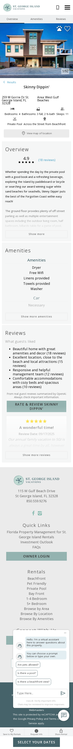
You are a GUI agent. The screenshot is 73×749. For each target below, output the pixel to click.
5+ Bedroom (36, 603)
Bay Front (36, 593)
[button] (67, 7)
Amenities (37, 19)
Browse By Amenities (37, 618)
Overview (12, 19)
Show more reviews (36, 455)
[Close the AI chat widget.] (65, 632)
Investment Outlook (36, 542)
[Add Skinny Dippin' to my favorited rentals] (67, 29)
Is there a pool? (27, 673)
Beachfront (37, 578)
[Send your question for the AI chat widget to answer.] (63, 693)
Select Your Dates (36, 742)
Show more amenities (36, 316)
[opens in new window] (33, 513)
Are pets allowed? (28, 664)
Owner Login (36, 556)
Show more (37, 234)
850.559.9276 (36, 501)
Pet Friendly (36, 583)
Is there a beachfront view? (33, 681)
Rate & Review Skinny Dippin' (36, 406)
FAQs (36, 547)
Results (11, 82)
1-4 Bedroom (36, 598)
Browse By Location (36, 613)
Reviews (61, 19)
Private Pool (36, 588)
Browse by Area (36, 608)
